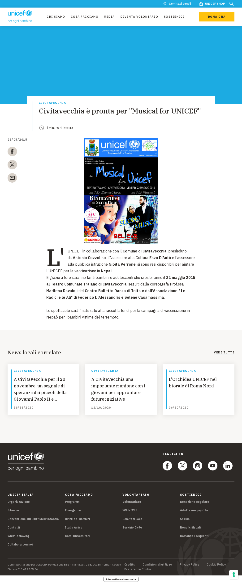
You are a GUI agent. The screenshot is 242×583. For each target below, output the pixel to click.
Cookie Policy (216, 564)
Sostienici (174, 16)
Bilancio (13, 510)
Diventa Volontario (139, 16)
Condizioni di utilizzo (157, 564)
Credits (129, 564)
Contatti (14, 527)
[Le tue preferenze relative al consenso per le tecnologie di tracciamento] (233, 574)
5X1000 (185, 519)
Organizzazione (19, 501)
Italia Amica (73, 527)
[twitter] (12, 165)
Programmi (72, 501)
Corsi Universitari (77, 536)
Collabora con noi (20, 544)
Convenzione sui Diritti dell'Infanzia (33, 519)
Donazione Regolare (194, 501)
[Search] (231, 4)
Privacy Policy (189, 564)
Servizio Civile (132, 527)
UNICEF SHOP (215, 3)
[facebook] (12, 152)
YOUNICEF (129, 510)
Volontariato (131, 501)
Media (109, 16)
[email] (12, 179)
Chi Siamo (56, 16)
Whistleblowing (18, 536)
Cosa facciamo (85, 16)
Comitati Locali (180, 3)
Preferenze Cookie (137, 569)
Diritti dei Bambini (77, 519)
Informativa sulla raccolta (121, 579)
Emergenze (73, 510)
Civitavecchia (52, 103)
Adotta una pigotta (194, 510)
